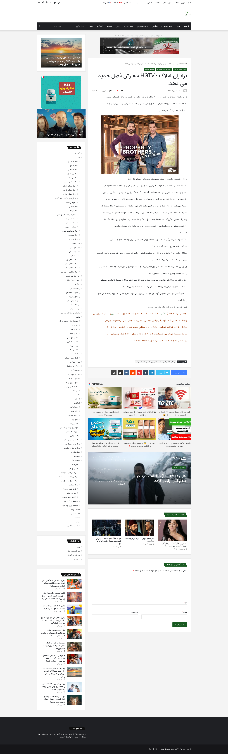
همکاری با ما (148, 2)
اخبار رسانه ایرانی (69, 186)
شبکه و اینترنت (74, 378)
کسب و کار (74, 468)
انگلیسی (161, 313)
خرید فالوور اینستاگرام (64, 734)
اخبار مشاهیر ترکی (71, 263)
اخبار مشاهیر (167, 26)
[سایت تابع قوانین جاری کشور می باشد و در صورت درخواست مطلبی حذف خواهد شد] (139, 45)
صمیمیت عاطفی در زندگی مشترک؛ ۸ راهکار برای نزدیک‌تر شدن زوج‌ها (54, 645)
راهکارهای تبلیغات (68, 472)
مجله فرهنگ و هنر (71, 501)
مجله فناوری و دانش (70, 505)
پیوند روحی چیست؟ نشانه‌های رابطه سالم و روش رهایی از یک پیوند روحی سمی (53, 686)
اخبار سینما (74, 210)
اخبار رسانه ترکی (69, 190)
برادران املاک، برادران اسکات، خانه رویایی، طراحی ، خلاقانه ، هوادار (155, 362)
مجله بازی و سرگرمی (72, 444)
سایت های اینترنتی (71, 386)
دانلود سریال (73, 329)
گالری (78, 395)
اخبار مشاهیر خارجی (70, 268)
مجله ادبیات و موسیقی (72, 440)
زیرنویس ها (73, 345)
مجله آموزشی (75, 435)
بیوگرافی (155, 26)
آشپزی (77, 153)
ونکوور (113, 313)
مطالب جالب (75, 513)
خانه (185, 26)
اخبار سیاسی (73, 206)
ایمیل (184, 612)
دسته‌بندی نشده (74, 354)
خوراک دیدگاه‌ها (74, 555)
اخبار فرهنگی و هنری (70, 231)
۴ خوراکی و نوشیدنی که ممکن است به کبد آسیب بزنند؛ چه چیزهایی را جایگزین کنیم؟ (54, 658)
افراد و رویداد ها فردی (72, 280)
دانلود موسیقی (72, 337)
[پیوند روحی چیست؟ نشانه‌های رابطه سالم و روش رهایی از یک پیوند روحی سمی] (74, 687)
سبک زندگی (75, 370)
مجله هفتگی (75, 460)
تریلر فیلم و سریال (69, 489)
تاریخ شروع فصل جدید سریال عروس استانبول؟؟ (61, 134)
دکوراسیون (74, 411)
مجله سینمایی (73, 485)
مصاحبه (109, 26)
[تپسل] (42, 77)
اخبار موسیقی (73, 235)
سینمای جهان (70, 227)
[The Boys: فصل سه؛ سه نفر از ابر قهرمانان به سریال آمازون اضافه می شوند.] (106, 528)
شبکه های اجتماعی (71, 358)
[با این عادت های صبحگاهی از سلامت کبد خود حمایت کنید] (74, 609)
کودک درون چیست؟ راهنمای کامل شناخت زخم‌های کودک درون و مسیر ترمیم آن (63, 61)
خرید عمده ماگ (80, 734)
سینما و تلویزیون (142, 26)
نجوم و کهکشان (72, 431)
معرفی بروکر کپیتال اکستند (69, 737)
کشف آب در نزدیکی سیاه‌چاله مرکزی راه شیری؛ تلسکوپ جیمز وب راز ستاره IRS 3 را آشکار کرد (53, 596)
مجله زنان (76, 456)
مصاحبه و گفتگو (74, 509)
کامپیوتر (75, 419)
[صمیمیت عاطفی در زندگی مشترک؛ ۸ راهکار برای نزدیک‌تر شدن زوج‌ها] (74, 646)
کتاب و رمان (73, 349)
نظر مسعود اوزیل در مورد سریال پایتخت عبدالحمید (139, 539)
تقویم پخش (71, 202)
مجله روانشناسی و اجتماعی (68, 476)
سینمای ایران (71, 218)
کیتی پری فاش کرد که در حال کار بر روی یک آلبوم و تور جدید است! (174, 544)
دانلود (91, 26)
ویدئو (78, 521)
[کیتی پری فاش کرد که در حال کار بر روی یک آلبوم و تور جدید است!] (172, 530)
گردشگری (100, 26)
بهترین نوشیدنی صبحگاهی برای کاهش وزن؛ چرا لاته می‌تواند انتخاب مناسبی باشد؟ (53, 583)
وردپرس (77, 559)
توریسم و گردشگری (73, 300)
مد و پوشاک (73, 423)
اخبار (178, 26)
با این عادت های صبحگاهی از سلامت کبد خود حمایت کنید (54, 607)
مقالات (77, 517)
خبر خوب (74, 464)
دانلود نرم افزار (72, 341)
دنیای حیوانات (75, 362)
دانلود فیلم (74, 333)
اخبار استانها (74, 165)
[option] (139, 478)
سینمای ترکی (71, 223)
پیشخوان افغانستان (73, 292)
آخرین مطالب (167, 2)
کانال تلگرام (80, 26)
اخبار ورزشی (73, 239)
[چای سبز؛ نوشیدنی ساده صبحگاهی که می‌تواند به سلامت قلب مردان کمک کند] (74, 634)
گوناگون (77, 403)
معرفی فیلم (71, 493)
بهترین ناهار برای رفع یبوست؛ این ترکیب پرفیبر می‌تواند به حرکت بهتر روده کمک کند (53, 620)
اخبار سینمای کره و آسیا (66, 214)
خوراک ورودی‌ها (74, 551)
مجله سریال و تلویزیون (69, 481)
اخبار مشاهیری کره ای (69, 272)
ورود (78, 547)
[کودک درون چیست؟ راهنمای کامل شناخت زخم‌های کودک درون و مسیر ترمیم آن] (74, 700)
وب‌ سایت (134, 612)
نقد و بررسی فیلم (69, 497)
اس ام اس (74, 407)
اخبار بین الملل (72, 173)
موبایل (52, 734)
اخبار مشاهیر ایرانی (71, 259)
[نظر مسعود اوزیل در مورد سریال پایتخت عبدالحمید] (139, 528)
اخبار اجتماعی (73, 161)
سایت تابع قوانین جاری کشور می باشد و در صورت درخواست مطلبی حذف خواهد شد (139, 36)
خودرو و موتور (75, 309)
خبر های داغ (75, 304)
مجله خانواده (75, 452)
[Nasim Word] (188, 14)
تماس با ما (137, 2)
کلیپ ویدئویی (72, 526)
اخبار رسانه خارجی (180, 69)
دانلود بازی (74, 325)
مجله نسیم (129, 26)
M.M (180, 91)
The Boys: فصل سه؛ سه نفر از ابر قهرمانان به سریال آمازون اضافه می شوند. (108, 541)
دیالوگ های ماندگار (73, 366)
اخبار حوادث (73, 177)
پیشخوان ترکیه (74, 296)
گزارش (118, 26)
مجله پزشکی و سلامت (72, 448)
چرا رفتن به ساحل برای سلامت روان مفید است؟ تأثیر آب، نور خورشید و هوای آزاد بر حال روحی (54, 672)
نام (185, 602)
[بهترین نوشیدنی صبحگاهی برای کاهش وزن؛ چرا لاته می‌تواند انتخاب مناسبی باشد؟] (74, 584)
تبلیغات (157, 2)
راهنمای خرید (73, 415)
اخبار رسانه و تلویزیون (168, 63)
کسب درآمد (75, 390)
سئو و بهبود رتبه (72, 382)
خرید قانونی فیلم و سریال (68, 321)
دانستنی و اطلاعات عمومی (70, 313)
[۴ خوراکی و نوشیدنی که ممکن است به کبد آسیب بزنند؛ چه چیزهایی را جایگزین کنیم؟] (74, 659)
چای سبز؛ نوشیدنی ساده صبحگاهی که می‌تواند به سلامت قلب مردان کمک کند (53, 633)
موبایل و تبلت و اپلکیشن (69, 427)
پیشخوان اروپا (149, 69)
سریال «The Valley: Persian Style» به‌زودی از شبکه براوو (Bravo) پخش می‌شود (163, 478)
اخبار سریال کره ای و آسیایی (65, 198)
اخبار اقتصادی (73, 169)
